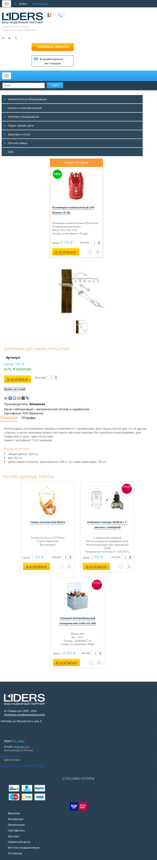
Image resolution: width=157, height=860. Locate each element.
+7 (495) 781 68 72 (10, 765)
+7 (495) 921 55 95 (32, 765)
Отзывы (28, 417)
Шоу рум (13, 836)
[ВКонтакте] (10, 398)
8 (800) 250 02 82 (10, 756)
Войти (23, 4)
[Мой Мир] (23, 398)
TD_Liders (19, 741)
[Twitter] (14, 398)
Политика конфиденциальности (24, 714)
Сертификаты (16, 830)
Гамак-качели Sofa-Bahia (47, 522)
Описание (9, 417)
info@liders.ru (21, 746)
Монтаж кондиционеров (23, 847)
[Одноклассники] (19, 398)
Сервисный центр (19, 842)
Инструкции (15, 819)
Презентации (16, 824)
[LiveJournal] (27, 398)
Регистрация (40, 4)
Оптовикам (15, 853)
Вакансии (14, 813)
